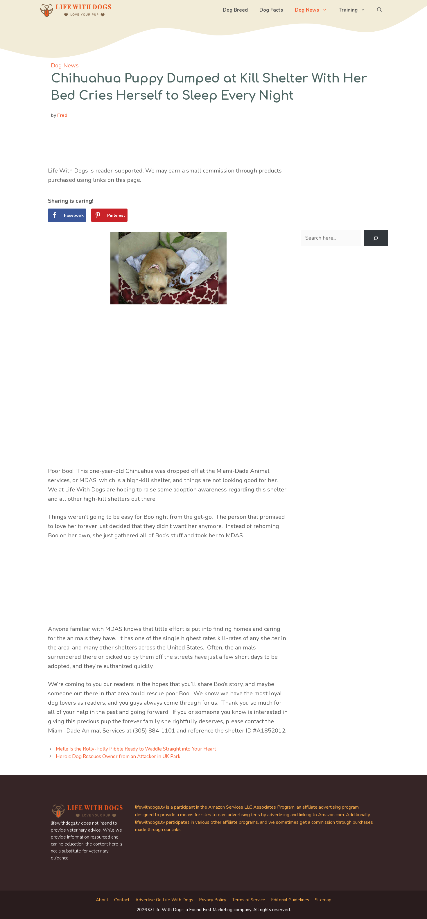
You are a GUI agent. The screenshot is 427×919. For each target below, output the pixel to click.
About (102, 900)
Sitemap (323, 900)
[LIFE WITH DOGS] (75, 10)
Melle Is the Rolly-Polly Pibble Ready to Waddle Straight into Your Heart (136, 749)
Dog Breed (235, 10)
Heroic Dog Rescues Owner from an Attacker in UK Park (118, 756)
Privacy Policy (212, 900)
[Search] (376, 238)
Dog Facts (271, 10)
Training (348, 10)
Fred (62, 115)
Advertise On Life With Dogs (164, 900)
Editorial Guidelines (290, 900)
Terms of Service (248, 900)
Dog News (307, 10)
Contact (122, 900)
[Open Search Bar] (379, 10)
